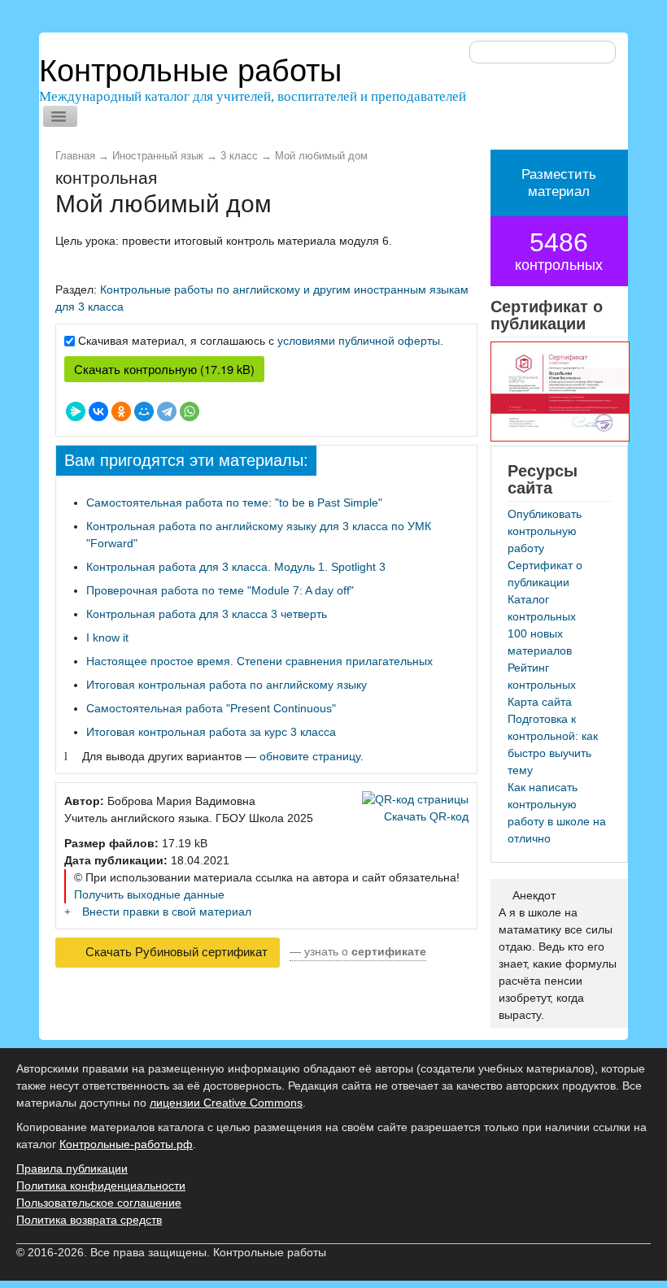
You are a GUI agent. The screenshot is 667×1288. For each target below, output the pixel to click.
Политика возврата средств (89, 1219)
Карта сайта (540, 701)
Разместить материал (558, 183)
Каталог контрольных (542, 608)
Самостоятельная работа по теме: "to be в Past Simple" (234, 502)
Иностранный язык (157, 156)
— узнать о (358, 951)
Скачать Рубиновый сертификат (175, 952)
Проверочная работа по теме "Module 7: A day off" (220, 590)
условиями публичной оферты (358, 340)
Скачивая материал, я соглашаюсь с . (260, 340)
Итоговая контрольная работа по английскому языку (226, 684)
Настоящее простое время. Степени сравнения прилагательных (259, 661)
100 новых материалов (540, 642)
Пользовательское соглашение (98, 1202)
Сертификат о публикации (545, 574)
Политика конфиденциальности (100, 1185)
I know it (107, 637)
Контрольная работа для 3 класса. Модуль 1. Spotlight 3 (236, 566)
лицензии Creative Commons (226, 1102)
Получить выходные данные (149, 894)
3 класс (239, 156)
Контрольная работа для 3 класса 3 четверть (206, 613)
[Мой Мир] (144, 411)
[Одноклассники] (121, 411)
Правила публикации (72, 1168)
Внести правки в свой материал (166, 911)
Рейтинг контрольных (542, 676)
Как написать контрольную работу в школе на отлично (557, 813)
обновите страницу (309, 756)
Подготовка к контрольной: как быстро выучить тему (553, 744)
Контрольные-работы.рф (126, 1144)
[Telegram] (167, 411)
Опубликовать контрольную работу (545, 531)
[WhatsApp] (189, 411)
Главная (75, 156)
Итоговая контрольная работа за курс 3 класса (211, 731)
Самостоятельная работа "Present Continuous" (211, 708)
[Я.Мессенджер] (75, 411)
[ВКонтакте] (98, 411)
